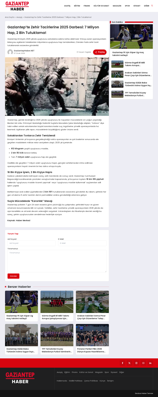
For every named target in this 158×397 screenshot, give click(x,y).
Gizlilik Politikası (75, 380)
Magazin (117, 6)
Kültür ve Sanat (101, 6)
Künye (102, 380)
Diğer (146, 6)
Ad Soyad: (12, 239)
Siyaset (136, 6)
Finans (87, 6)
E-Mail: (61, 239)
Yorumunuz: (13, 248)
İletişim (110, 380)
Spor (127, 6)
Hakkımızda (62, 380)
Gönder (13, 276)
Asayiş (67, 6)
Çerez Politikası (91, 380)
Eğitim (77, 6)
